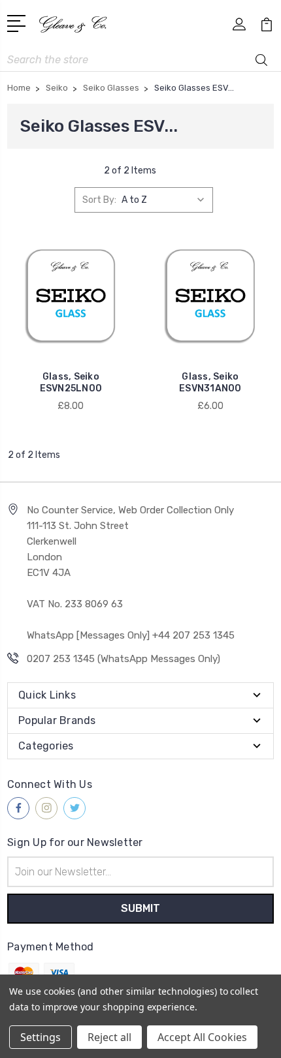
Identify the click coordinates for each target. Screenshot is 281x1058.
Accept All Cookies (202, 1037)
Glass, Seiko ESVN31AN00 (210, 382)
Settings (40, 1037)
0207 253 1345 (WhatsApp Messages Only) (123, 659)
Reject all (109, 1037)
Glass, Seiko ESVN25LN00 (71, 382)
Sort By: (99, 199)
